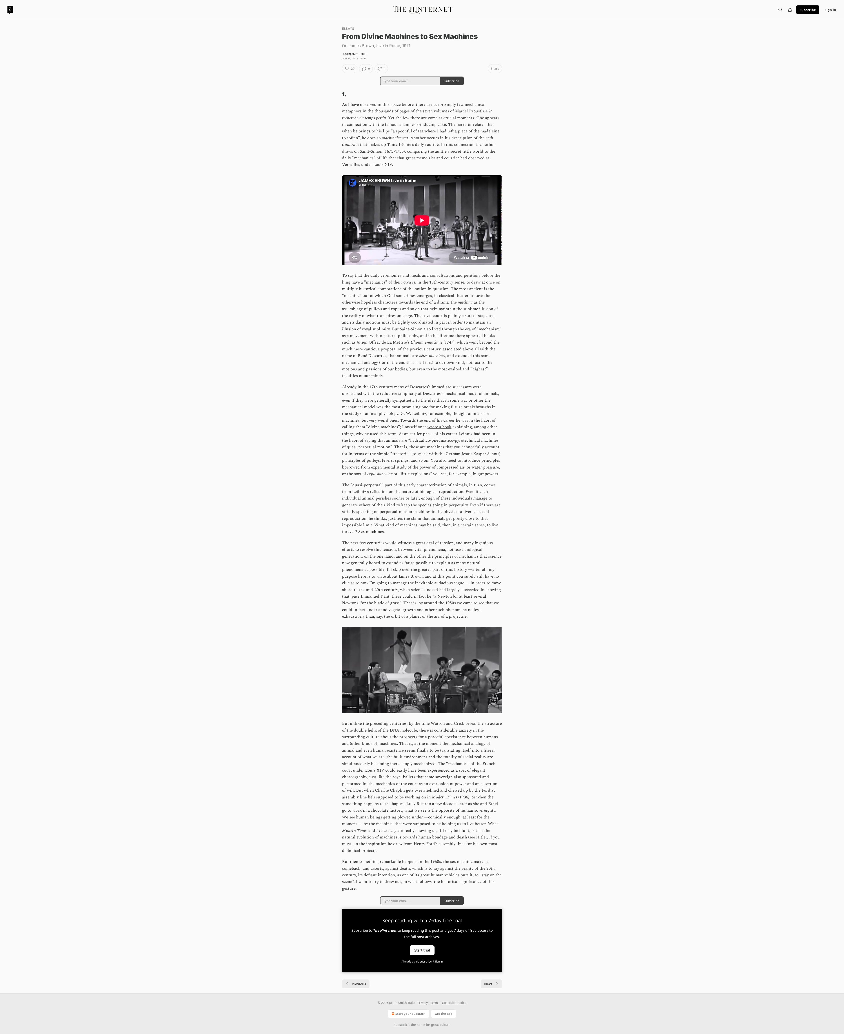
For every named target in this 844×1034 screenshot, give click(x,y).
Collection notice (454, 1003)
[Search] (780, 9)
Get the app (444, 1014)
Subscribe (808, 9)
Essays (348, 28)
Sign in (830, 9)
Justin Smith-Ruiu (354, 54)
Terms (434, 1003)
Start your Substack (410, 1014)
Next (488, 984)
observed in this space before (387, 104)
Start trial (422, 950)
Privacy (422, 1003)
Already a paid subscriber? (422, 961)
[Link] (335, 94)
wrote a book (439, 427)
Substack (400, 1025)
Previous (359, 984)
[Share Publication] (790, 9)
